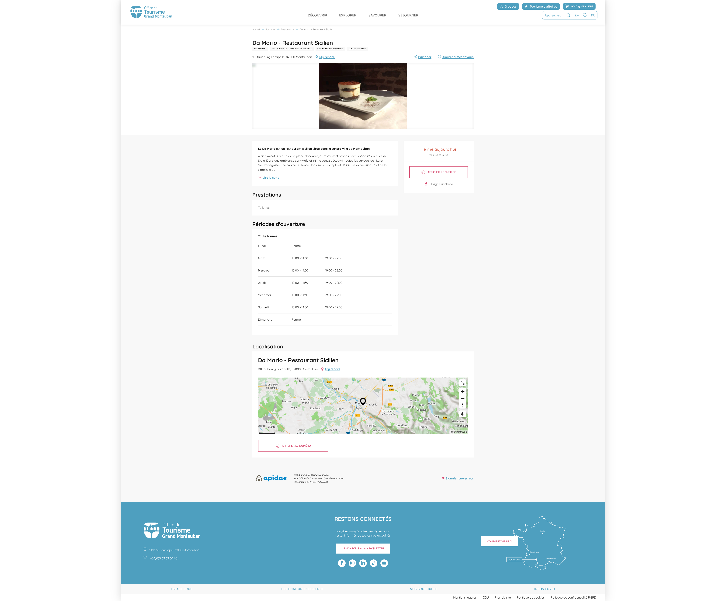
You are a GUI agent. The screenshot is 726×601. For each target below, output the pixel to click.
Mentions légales (465, 597)
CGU (486, 597)
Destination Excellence (302, 589)
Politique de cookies (531, 597)
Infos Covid (544, 589)
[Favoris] (585, 15)
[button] (557, 15)
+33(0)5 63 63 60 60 (164, 558)
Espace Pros (181, 589)
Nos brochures (423, 589)
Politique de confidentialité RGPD (573, 597)
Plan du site (503, 597)
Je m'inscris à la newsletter (363, 548)
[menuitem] (151, 12)
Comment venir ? (499, 541)
